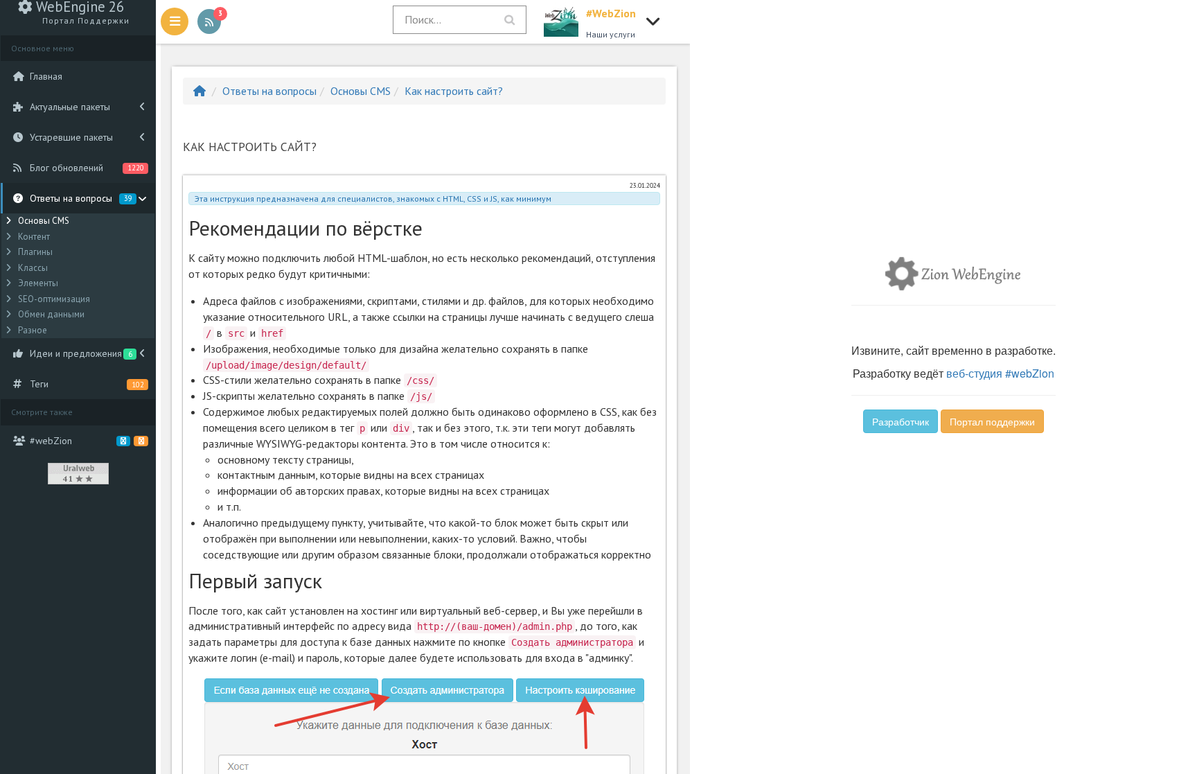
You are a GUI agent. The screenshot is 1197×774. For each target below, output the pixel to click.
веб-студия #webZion (1000, 373)
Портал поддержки (992, 421)
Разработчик (900, 421)
